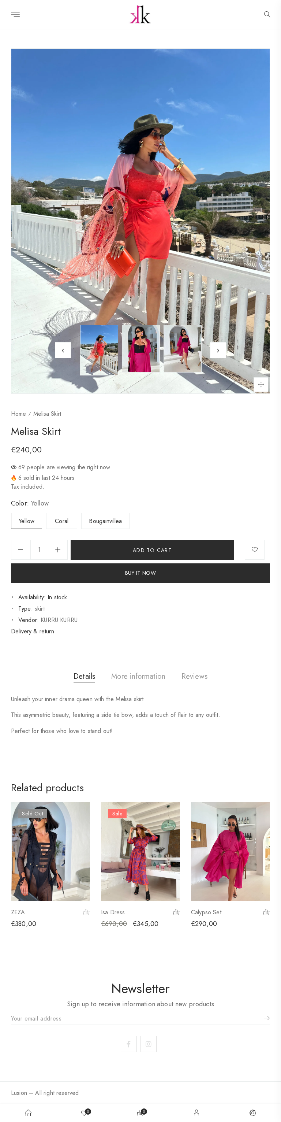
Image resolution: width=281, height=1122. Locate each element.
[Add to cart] (176, 913)
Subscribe (264, 1018)
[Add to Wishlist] (255, 550)
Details (84, 676)
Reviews (194, 676)
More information (138, 676)
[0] (84, 1113)
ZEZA (18, 912)
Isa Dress (113, 912)
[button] (267, 15)
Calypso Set (206, 912)
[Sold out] (86, 913)
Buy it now (140, 573)
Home (18, 414)
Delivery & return (32, 631)
